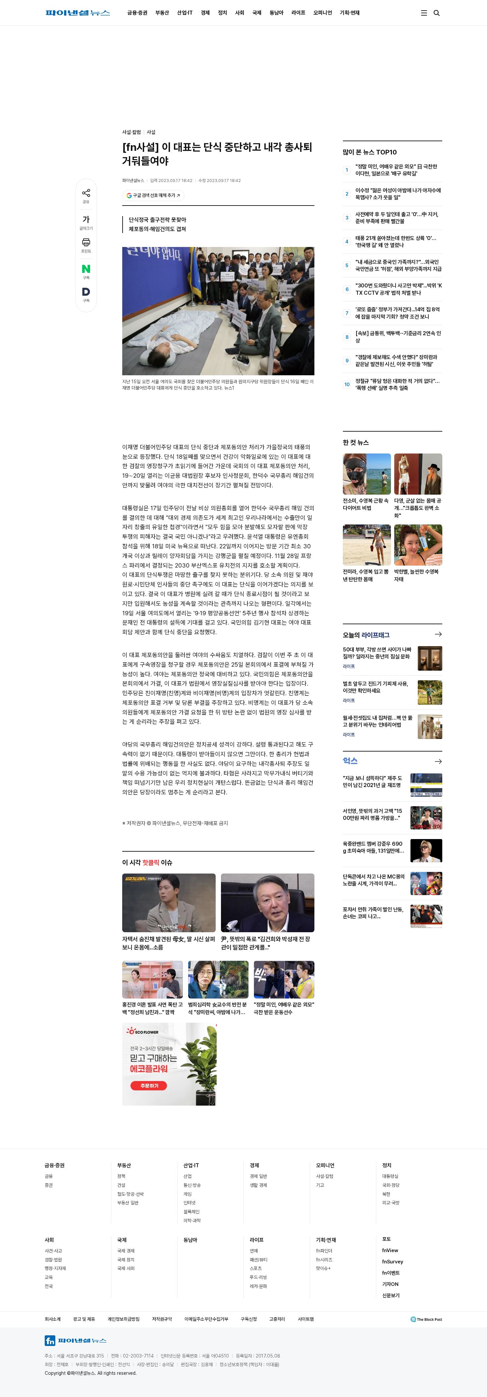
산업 (187, 1176)
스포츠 (256, 1268)
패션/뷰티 (258, 1259)
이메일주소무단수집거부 (206, 1319)
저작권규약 (162, 1319)
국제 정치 (126, 1259)
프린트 (86, 251)
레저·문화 (258, 1286)
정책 (121, 1176)
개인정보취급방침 (123, 1319)
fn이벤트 (391, 1273)
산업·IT (185, 13)
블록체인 (191, 1211)
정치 (222, 13)
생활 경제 (258, 1185)
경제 (205, 13)
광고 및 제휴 (84, 1319)
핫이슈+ (323, 1268)
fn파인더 (324, 1250)
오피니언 (322, 13)
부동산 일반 (127, 1202)
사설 (151, 132)
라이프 (298, 13)
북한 (386, 1194)
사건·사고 (53, 1250)
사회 (239, 13)
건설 (121, 1185)
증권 (49, 1185)
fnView (390, 1250)
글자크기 (86, 228)
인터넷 (189, 1202)
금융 (49, 1176)
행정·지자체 (55, 1268)
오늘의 (366, 635)
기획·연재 (350, 13)
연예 (254, 1250)
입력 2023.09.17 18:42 (171, 180)
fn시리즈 (324, 1259)
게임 (187, 1194)
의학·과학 (192, 1220)
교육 (49, 1277)
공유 (86, 202)
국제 (257, 13)
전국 (49, 1286)
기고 (320, 1185)
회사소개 (53, 1319)
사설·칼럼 (324, 1176)
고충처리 (277, 1319)
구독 (86, 277)
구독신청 (249, 1319)
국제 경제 (126, 1250)
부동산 (162, 13)
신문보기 (391, 1296)
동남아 (277, 13)
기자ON (390, 1284)
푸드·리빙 (258, 1277)
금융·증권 (137, 13)
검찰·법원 (53, 1259)
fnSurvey (392, 1262)
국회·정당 (391, 1185)
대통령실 (390, 1176)
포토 (386, 1239)
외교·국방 (391, 1202)
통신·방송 (192, 1185)
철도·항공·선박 (130, 1194)
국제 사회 (126, 1268)
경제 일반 (258, 1176)
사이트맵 (306, 1319)
